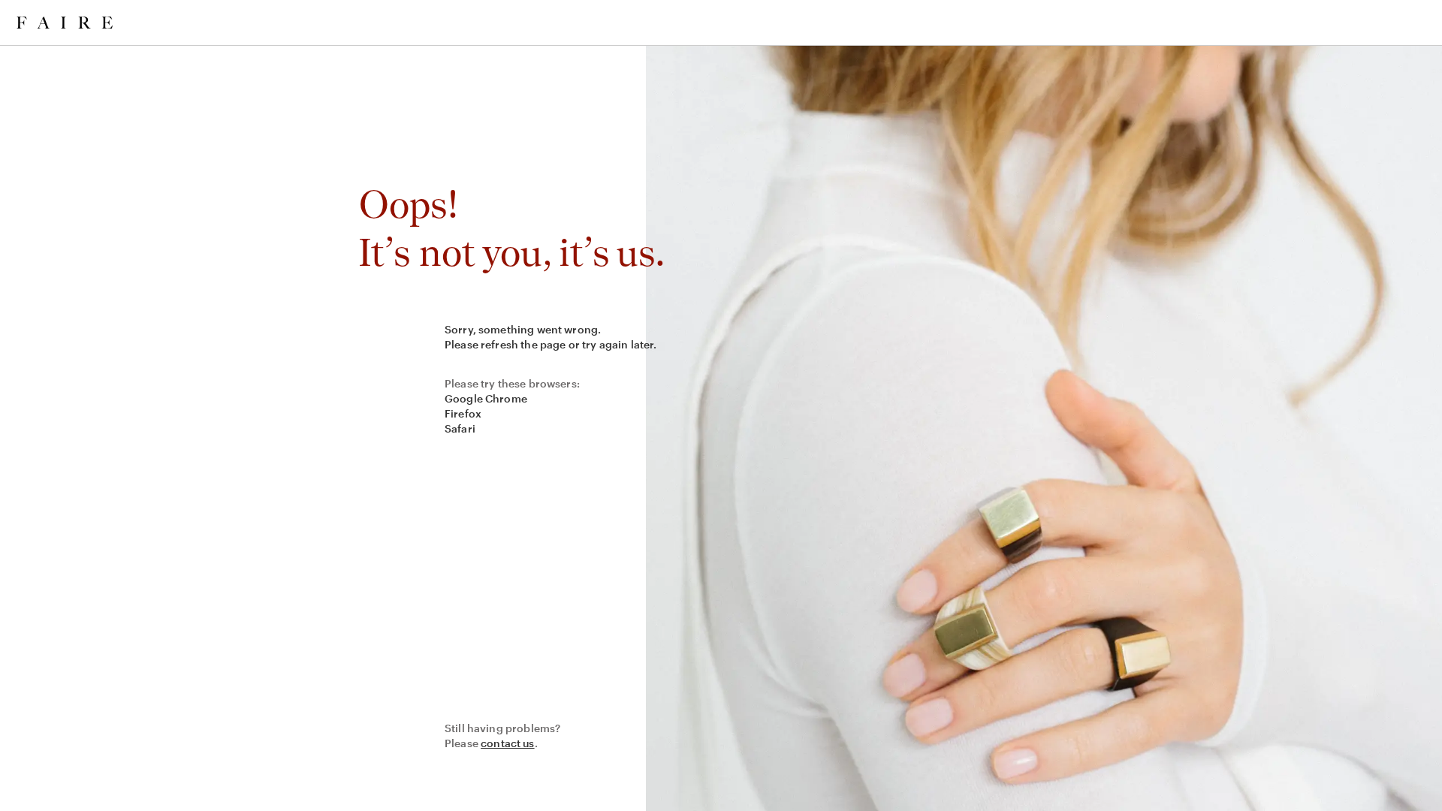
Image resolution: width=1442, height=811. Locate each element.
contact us (508, 743)
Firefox (463, 413)
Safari (460, 428)
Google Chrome (486, 398)
